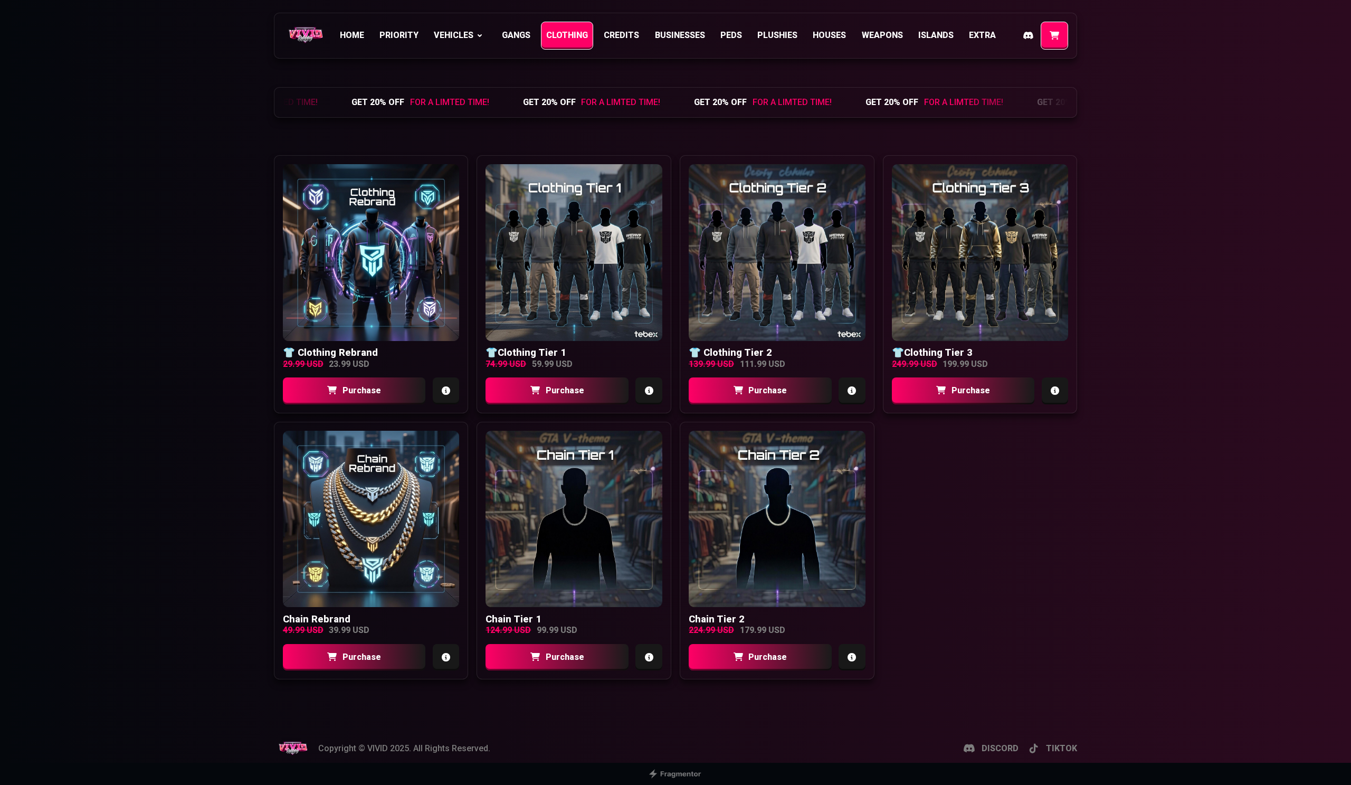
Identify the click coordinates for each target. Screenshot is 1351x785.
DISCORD (1000, 748)
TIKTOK (1061, 748)
